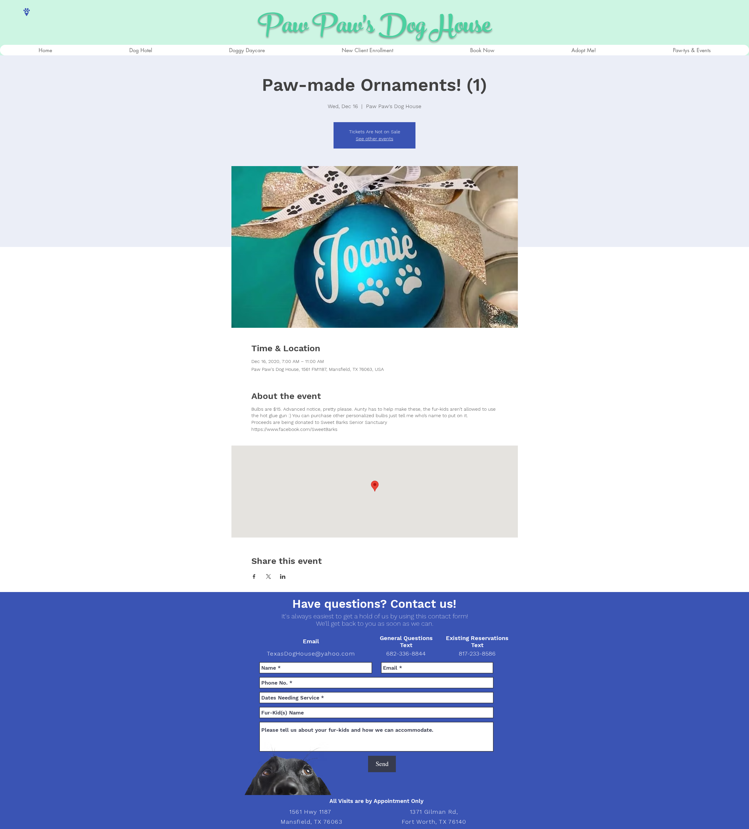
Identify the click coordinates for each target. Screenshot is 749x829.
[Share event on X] (268, 576)
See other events (374, 138)
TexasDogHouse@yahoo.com (311, 653)
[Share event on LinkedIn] (283, 576)
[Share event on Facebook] (254, 576)
